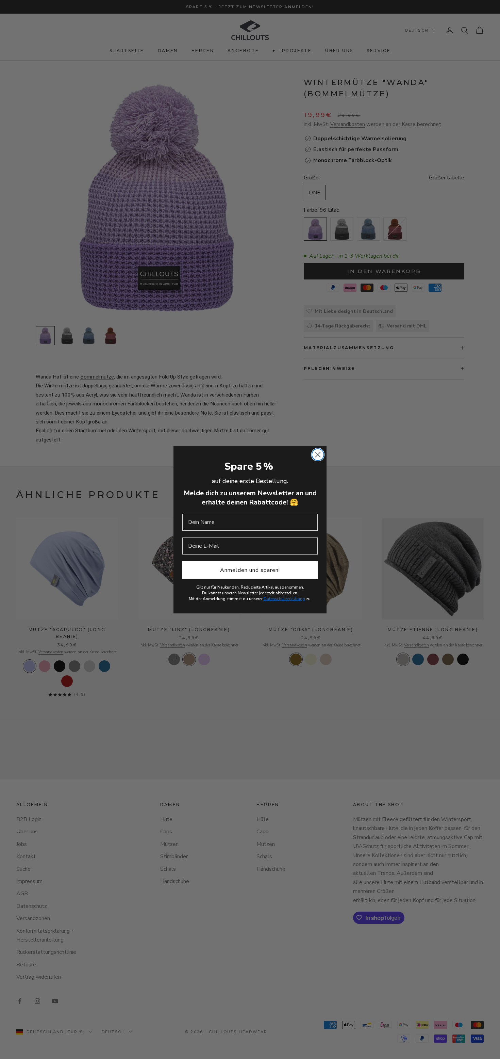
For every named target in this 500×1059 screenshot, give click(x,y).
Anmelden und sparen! (250, 570)
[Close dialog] (318, 455)
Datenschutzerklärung (284, 598)
